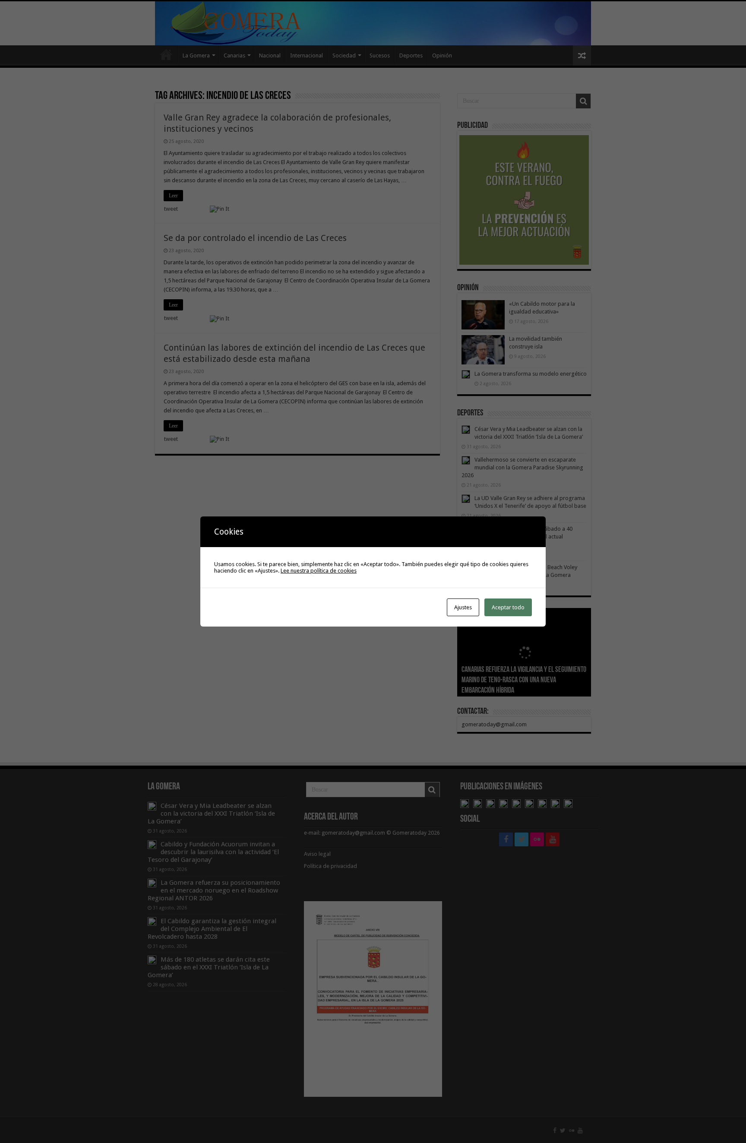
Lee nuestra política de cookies (319, 570)
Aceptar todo (508, 607)
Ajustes (463, 607)
